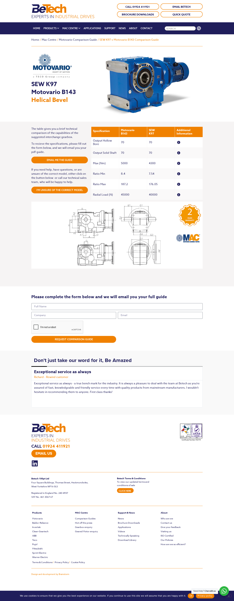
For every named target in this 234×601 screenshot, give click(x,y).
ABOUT (133, 28)
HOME (36, 28)
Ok (191, 595)
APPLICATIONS (92, 28)
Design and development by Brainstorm (50, 574)
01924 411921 (56, 446)
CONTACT (146, 28)
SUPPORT (109, 28)
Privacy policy (205, 595)
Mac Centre (49, 40)
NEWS (122, 28)
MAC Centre (81, 512)
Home (35, 40)
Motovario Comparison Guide (78, 40)
